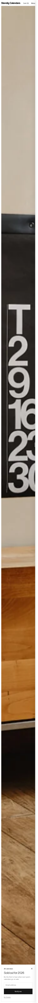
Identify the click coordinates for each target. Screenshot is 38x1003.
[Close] (31, 968)
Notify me (18, 991)
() (26, 3)
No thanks (7, 997)
